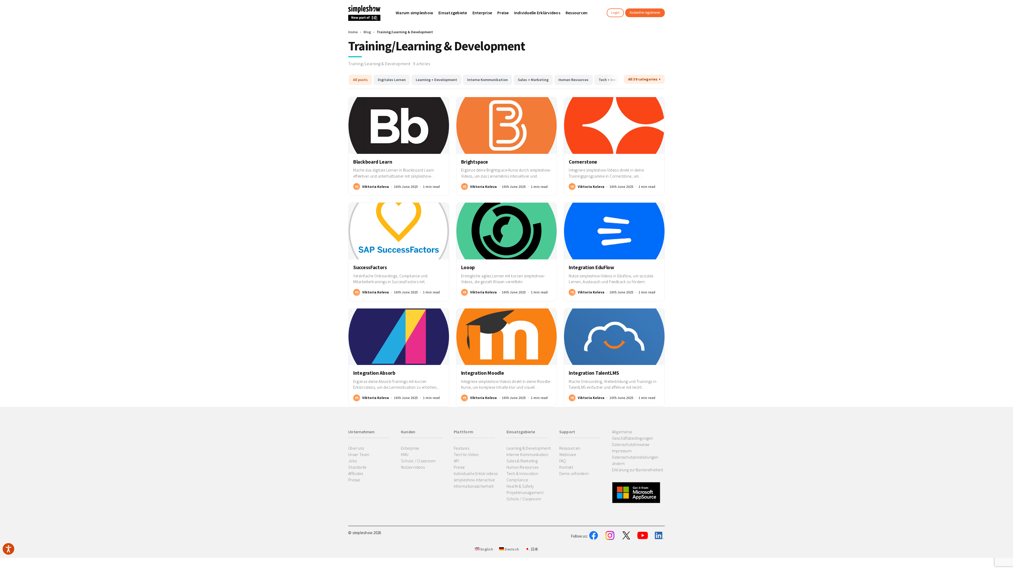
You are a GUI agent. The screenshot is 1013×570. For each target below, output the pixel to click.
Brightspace (474, 162)
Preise (459, 467)
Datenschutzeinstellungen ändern (635, 460)
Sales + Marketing (533, 79)
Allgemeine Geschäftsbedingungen (632, 435)
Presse (354, 479)
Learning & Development (528, 448)
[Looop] (506, 231)
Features (461, 448)
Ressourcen (569, 448)
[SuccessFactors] (398, 231)
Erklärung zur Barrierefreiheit (637, 469)
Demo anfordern (574, 473)
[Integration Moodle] (506, 336)
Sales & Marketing (522, 460)
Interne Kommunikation (487, 79)
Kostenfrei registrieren (645, 12)
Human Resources (573, 79)
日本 (534, 549)
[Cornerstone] (614, 125)
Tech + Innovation (614, 79)
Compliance (517, 479)
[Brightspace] (506, 125)
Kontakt (566, 467)
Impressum (622, 450)
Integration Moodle (482, 373)
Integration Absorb (374, 373)
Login (615, 12)
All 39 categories (642, 79)
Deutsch (511, 549)
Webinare (567, 454)
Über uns (356, 448)
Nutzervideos (413, 467)
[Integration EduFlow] (614, 231)
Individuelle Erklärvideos (476, 473)
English (486, 549)
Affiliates (355, 473)
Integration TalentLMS (594, 373)
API (456, 460)
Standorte (357, 467)
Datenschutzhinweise (631, 444)
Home (353, 32)
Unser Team (359, 454)
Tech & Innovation (522, 473)
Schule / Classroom (418, 460)
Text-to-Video (466, 454)
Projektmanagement (524, 492)
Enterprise (410, 448)
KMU (405, 454)
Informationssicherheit (474, 486)
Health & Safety (520, 486)
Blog (367, 32)
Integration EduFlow (591, 267)
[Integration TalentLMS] (614, 336)
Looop (468, 267)
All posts (360, 79)
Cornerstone (583, 162)
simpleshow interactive (474, 479)
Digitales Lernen (392, 79)
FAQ (562, 460)
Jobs (352, 460)
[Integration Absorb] (398, 336)
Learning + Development (436, 79)
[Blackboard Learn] (398, 125)
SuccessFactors (370, 267)
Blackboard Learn (372, 162)
